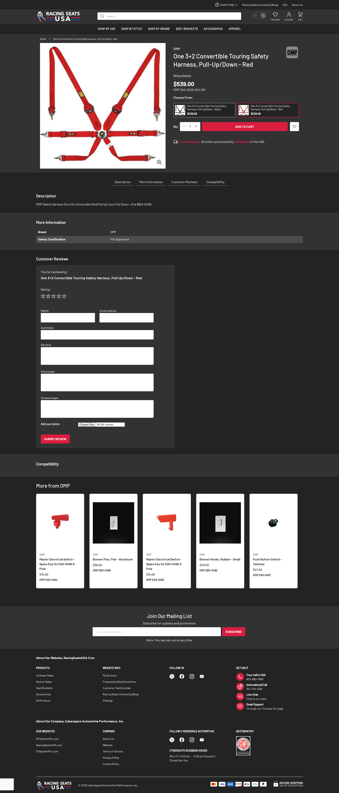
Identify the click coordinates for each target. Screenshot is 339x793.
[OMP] (292, 56)
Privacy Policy (111, 757)
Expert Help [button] (227, 4)
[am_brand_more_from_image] (60, 523)
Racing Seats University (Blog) (260, 4)
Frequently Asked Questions (119, 681)
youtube (202, 676)
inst (192, 676)
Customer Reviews (184, 182)
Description (123, 182)
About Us (297, 4)
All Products (43, 700)
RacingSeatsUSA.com (49, 745)
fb (182, 676)
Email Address (108, 310)
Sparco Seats (44, 681)
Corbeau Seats (45, 675)
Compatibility (215, 182)
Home (43, 38)
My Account (110, 675)
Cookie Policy (111, 764)
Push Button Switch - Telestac (267, 559)
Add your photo (50, 424)
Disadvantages (49, 398)
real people (242, 141)
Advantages (48, 371)
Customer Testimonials (117, 688)
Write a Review (182, 75)
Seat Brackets (44, 688)
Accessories (43, 694)
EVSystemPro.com (47, 751)
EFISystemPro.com (47, 738)
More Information (151, 182)
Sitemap (108, 700)
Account (289, 19)
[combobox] (169, 16)
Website (107, 745)
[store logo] (60, 16)
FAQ (284, 4)
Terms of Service (113, 751)
